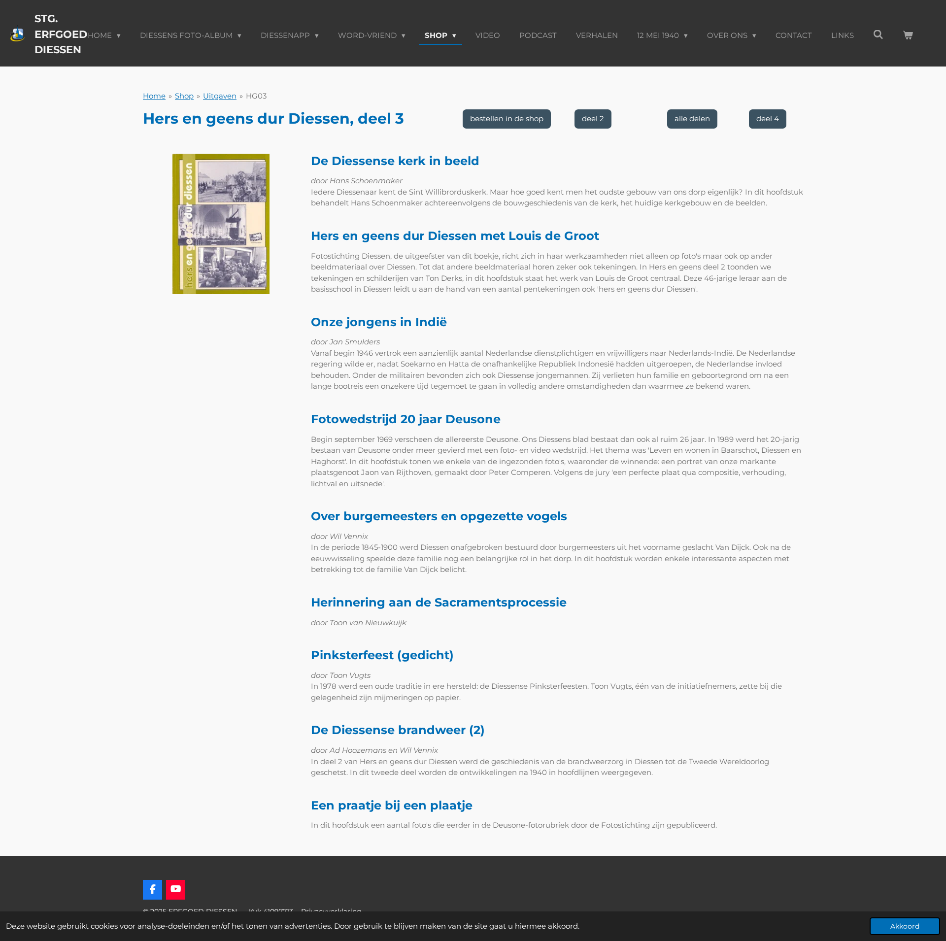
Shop (184, 96)
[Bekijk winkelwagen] (908, 36)
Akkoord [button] (904, 926)
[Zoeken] (878, 35)
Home (154, 96)
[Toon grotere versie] (221, 224)
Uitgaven (219, 96)
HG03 (256, 96)
